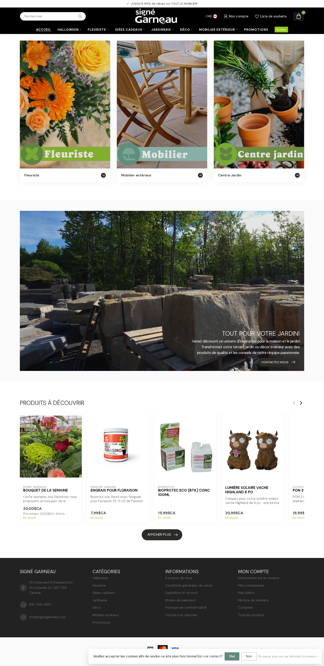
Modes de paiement (180, 600)
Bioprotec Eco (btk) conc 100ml (184, 492)
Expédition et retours (181, 593)
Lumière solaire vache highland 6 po (246, 490)
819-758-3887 (40, 604)
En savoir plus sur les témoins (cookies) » (288, 656)
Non (249, 656)
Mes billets (246, 593)
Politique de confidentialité (186, 607)
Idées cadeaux (128, 30)
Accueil (43, 30)
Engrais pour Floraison (114, 490)
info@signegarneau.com (47, 617)
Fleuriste (97, 30)
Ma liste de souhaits (253, 600)
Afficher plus (159, 534)
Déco (185, 30)
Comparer (245, 607)
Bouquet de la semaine (45, 490)
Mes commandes (251, 585)
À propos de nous (178, 578)
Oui (232, 656)
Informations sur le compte (258, 578)
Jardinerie (161, 30)
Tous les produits (251, 615)
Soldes (281, 30)
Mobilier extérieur (217, 30)
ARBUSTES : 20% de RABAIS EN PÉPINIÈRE (164, 4)
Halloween (68, 30)
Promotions (256, 30)
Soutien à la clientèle (181, 615)
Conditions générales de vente (188, 585)
